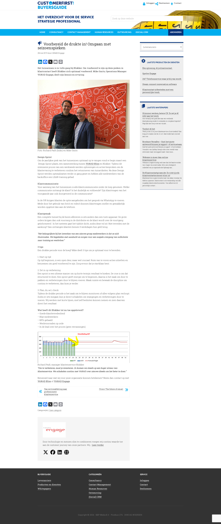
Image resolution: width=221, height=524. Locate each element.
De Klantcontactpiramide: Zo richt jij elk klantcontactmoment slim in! (160, 174)
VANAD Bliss (92, 163)
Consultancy (95, 480)
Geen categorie (55, 410)
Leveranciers (44, 480)
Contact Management (100, 484)
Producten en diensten (49, 484)
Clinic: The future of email (111, 389)
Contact (144, 484)
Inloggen (144, 480)
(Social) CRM (95, 496)
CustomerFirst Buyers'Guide (58, 5)
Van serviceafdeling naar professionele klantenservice (55, 392)
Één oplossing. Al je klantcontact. (157, 68)
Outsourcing (95, 492)
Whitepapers (44, 488)
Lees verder (98, 445)
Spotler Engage (149, 73)
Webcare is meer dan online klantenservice (155, 158)
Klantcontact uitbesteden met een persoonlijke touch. (157, 91)
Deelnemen (146, 488)
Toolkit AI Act (148, 129)
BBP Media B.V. (102, 515)
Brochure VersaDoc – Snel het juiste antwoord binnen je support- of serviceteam (162, 143)
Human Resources (98, 488)
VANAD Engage (62, 381)
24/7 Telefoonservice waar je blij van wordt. (162, 79)
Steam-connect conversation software (159, 84)
